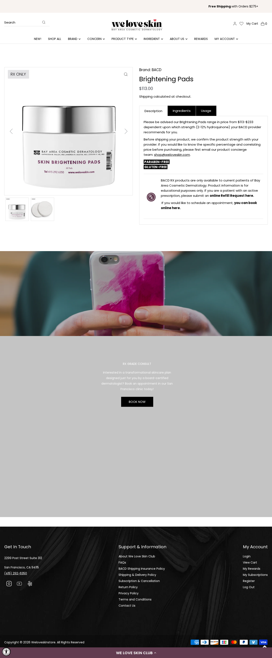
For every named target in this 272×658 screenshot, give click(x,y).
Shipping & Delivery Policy (137, 575)
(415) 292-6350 (15, 573)
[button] (136, 652)
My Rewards (251, 569)
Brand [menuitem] (72, 39)
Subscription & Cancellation (139, 581)
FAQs (122, 562)
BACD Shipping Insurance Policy (142, 569)
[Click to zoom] (125, 74)
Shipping (146, 96)
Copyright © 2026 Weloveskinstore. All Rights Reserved (44, 642)
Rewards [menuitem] (201, 39)
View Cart (250, 562)
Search (9, 23)
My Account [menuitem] (225, 39)
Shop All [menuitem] (54, 39)
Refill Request (233, 195)
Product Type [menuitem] (123, 39)
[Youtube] (19, 584)
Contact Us (127, 605)
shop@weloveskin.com (172, 154)
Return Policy (128, 587)
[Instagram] (9, 584)
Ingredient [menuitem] (152, 39)
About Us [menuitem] (177, 39)
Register (249, 581)
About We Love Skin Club (137, 556)
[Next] (126, 131)
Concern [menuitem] (94, 39)
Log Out (249, 587)
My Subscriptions (255, 575)
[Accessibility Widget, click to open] (6, 651)
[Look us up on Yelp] (30, 584)
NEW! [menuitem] (37, 39)
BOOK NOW (137, 401)
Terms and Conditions (135, 599)
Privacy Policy (129, 593)
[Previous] (11, 131)
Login (247, 556)
